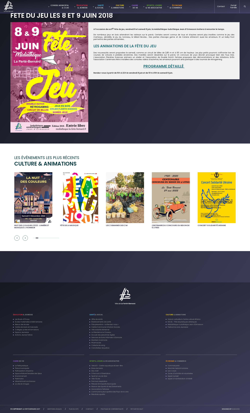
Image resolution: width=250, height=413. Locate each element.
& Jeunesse (23, 315)
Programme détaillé (164, 66)
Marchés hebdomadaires (178, 368)
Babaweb (236, 409)
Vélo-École (95, 379)
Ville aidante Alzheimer (100, 330)
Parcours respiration (99, 381)
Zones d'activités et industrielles (180, 373)
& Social (96, 315)
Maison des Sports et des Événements (106, 386)
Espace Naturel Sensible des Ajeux (28, 373)
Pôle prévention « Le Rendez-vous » (105, 324)
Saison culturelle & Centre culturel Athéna (184, 319)
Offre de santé (96, 319)
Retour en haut (137, 409)
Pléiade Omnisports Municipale (103, 384)
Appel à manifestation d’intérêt (180, 379)
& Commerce (176, 361)
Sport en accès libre (99, 376)
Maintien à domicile (99, 340)
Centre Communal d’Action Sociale (105, 327)
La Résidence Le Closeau (101, 332)
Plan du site (74, 409)
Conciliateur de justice (100, 348)
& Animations (176, 315)
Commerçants (174, 366)
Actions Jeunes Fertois (24, 335)
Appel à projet (173, 376)
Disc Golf (94, 371)
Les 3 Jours (172, 371)
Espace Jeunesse (22, 332)
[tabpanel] (53, 200)
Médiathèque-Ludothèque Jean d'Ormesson (185, 324)
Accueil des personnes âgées (103, 335)
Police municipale (22, 368)
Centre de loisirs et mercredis (26, 327)
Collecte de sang (98, 345)
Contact (89, 409)
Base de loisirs (97, 368)
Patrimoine (19, 379)
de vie (18, 361)
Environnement (21, 376)
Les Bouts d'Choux (22, 319)
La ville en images (22, 384)
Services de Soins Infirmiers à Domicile (106, 337)
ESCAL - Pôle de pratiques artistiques (182, 322)
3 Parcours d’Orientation (100, 373)
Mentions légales (54, 409)
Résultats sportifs (98, 394)
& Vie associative (104, 361)
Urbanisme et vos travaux (25, 381)
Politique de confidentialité (112, 409)
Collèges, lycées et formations (27, 330)
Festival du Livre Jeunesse (178, 327)
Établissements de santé (101, 322)
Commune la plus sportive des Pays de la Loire (109, 392)
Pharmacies (96, 343)
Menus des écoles (22, 324)
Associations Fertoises (100, 389)
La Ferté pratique (21, 366)
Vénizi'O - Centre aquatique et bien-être (107, 366)
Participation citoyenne (24, 371)
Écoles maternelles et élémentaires (28, 322)
